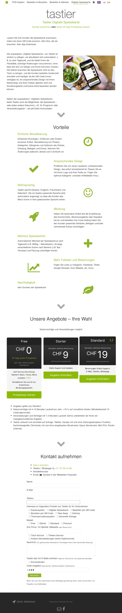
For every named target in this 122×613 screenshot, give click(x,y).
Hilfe (28, 378)
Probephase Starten (24, 394)
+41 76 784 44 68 (63, 468)
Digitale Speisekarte (81, 2)
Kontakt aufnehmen (41, 26)
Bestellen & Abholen (59, 2)
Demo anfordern (41, 464)
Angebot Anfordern (61, 375)
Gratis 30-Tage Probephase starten (73, 26)
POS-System (18, 2)
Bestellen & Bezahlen (37, 2)
